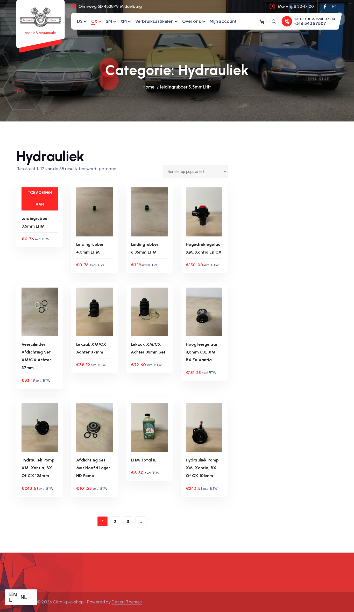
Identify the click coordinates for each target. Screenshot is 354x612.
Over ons (191, 21)
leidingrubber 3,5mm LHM (186, 87)
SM (109, 21)
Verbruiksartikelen (154, 21)
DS (80, 21)
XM (124, 21)
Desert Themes (126, 601)
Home (149, 87)
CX (94, 21)
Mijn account (223, 21)
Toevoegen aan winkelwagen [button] (40, 210)
